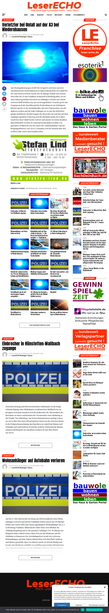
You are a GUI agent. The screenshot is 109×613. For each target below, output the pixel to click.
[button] (105, 587)
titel (55, 188)
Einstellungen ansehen (97, 605)
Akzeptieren (62, 605)
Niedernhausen (32, 188)
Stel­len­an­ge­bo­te (79, 15)
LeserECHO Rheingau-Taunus (22, 37)
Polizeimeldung (45, 188)
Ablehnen (79, 605)
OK (83, 610)
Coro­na (67, 15)
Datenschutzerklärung (94, 610)
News (26, 15)
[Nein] (106, 610)
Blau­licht (40, 15)
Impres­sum (46, 600)
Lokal (32, 15)
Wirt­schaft (58, 15)
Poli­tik (49, 15)
